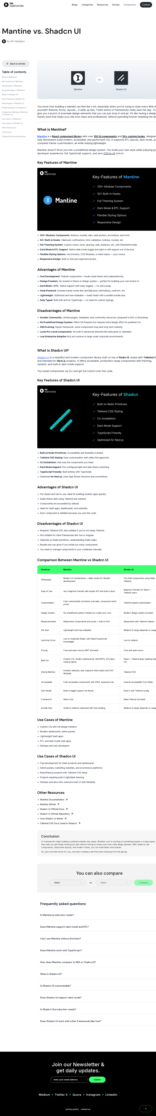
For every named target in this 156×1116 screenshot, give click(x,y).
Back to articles (17, 64)
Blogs (75, 4)
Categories (87, 4)
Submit (97, 1079)
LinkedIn (111, 1094)
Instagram (93, 1094)
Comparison (129, 4)
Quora (77, 1094)
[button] (15, 77)
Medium (44, 1094)
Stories (116, 4)
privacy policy (72, 1109)
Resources (102, 4)
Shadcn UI (43, 357)
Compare (143, 882)
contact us (85, 1109)
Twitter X (61, 1094)
